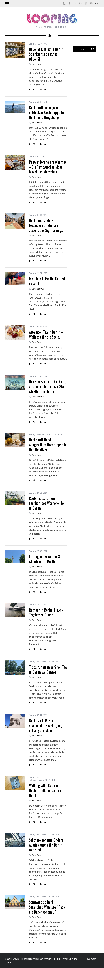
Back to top (91, 959)
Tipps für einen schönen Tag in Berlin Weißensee (48, 669)
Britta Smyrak (38, 64)
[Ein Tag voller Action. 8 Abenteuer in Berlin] (15, 556)
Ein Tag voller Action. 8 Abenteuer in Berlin (44, 559)
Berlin (31, 43)
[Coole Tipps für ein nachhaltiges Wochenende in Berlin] (15, 498)
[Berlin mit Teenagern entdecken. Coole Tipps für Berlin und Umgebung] (15, 107)
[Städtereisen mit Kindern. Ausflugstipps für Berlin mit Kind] (15, 840)
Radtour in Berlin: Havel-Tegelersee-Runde (46, 612)
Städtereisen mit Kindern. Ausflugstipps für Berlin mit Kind (46, 845)
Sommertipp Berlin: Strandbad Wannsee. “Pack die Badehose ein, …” (47, 907)
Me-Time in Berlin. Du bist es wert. (47, 281)
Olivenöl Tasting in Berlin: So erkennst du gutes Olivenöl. (46, 54)
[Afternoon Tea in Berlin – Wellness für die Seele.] (15, 332)
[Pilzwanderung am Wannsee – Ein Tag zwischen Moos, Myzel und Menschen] (15, 162)
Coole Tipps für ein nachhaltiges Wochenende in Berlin (46, 503)
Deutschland (40, 661)
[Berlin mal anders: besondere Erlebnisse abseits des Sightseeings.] (15, 221)
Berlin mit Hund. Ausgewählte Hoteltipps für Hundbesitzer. (47, 444)
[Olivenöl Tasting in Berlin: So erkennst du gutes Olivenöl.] (15, 50)
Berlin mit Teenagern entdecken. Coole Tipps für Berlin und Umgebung (47, 112)
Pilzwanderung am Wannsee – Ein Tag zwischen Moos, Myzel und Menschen (48, 167)
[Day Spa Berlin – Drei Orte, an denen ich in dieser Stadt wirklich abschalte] (15, 382)
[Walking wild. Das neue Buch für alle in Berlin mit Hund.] (15, 783)
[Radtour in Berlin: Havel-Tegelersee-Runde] (15, 610)
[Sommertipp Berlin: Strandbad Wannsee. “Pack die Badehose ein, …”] (15, 902)
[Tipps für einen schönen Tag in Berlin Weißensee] (15, 667)
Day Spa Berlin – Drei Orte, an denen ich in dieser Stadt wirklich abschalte (48, 386)
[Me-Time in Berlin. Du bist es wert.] (15, 278)
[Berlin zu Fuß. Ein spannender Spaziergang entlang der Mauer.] (15, 721)
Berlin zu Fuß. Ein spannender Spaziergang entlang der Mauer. (45, 725)
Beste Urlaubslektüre (35, 778)
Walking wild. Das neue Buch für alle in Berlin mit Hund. (47, 790)
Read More (43, 89)
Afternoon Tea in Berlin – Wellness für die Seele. (46, 334)
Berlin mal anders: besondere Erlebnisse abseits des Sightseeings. (46, 225)
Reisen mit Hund (42, 434)
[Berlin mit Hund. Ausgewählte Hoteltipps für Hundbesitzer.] (15, 440)
